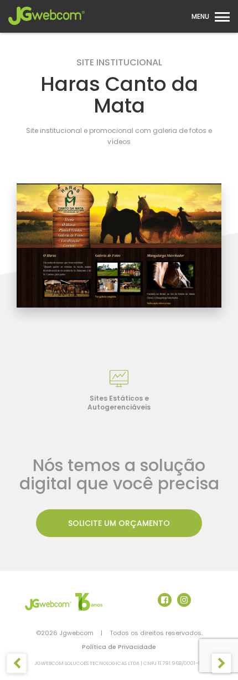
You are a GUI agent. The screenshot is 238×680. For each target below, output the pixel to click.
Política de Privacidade (119, 646)
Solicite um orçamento (119, 523)
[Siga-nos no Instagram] (184, 600)
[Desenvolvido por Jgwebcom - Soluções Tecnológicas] (64, 601)
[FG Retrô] (17, 663)
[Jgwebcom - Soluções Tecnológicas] (46, 28)
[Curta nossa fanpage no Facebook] (165, 600)
